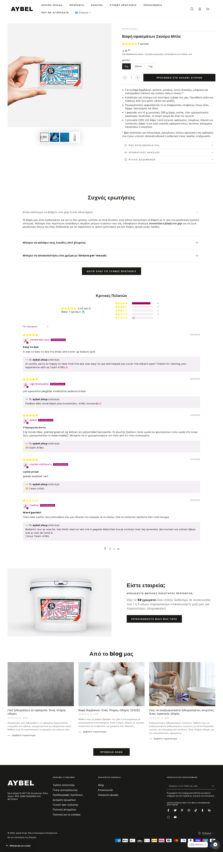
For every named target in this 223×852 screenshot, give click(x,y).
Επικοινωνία (105, 790)
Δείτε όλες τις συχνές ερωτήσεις (111, 271)
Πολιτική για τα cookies (66, 814)
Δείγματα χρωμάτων (64, 800)
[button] (83, 12)
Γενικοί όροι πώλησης (65, 805)
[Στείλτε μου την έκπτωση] (213, 786)
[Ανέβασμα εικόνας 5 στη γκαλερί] (74, 137)
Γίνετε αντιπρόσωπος (65, 790)
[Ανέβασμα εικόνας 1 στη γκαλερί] (44, 137)
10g (126, 66)
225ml (138, 66)
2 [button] (110, 549)
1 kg (150, 66)
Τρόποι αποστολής (64, 785)
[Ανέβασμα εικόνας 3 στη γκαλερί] (64, 137)
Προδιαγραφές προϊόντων (68, 795)
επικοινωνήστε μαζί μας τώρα (154, 619)
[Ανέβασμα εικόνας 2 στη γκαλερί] (54, 137)
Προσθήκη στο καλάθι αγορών (179, 77)
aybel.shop (21, 833)
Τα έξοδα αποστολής (154, 54)
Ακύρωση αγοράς (108, 795)
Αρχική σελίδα (129, 29)
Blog (101, 785)
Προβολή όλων (111, 752)
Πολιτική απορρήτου (64, 809)
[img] (30, 335)
